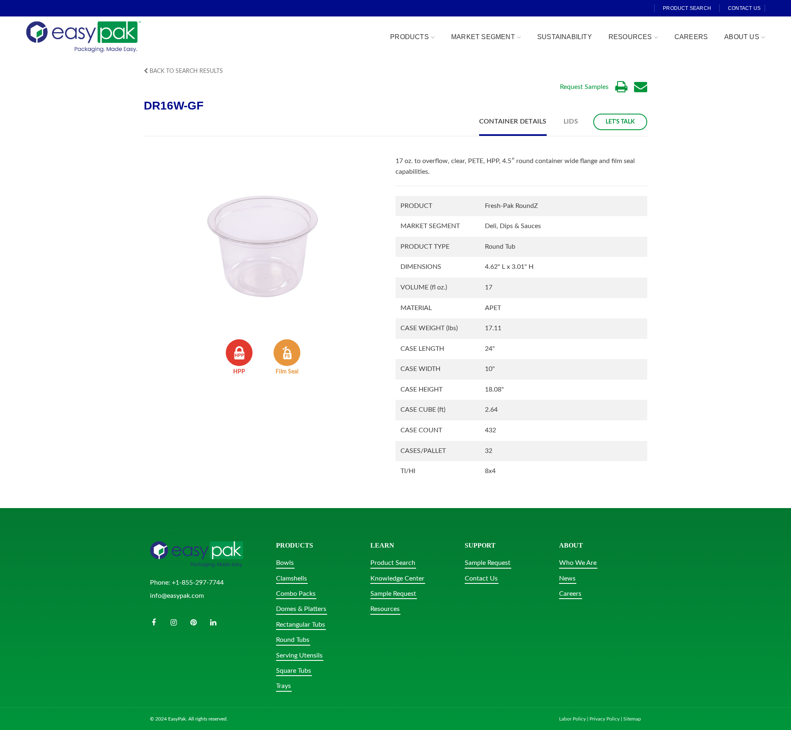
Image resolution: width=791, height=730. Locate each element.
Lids (571, 121)
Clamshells (291, 578)
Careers (570, 593)
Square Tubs (293, 670)
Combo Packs (296, 593)
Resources (385, 609)
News (567, 578)
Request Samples (584, 87)
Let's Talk (620, 122)
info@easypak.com (177, 595)
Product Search (392, 563)
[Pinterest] (193, 622)
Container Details (513, 121)
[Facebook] (153, 622)
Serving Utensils (299, 655)
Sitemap (632, 718)
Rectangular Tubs (300, 624)
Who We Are (578, 563)
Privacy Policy (605, 718)
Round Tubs (292, 640)
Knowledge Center (397, 578)
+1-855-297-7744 (198, 582)
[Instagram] (173, 622)
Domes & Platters (301, 609)
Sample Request (393, 593)
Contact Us (481, 578)
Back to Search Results (185, 71)
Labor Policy (572, 718)
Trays (283, 686)
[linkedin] (213, 622)
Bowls (285, 563)
